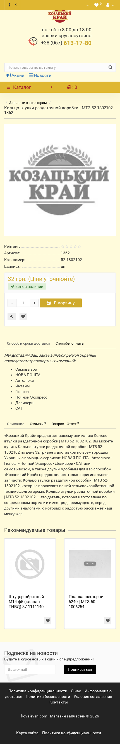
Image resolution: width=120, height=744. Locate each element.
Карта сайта (27, 733)
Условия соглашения (93, 696)
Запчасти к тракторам (28, 103)
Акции (17, 75)
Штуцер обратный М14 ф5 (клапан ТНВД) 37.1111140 (26, 601)
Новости (42, 75)
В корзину (64, 302)
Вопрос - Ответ (65, 423)
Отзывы (38, 423)
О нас (76, 691)
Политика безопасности (48, 696)
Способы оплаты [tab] (70, 343)
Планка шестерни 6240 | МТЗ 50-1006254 (86, 601)
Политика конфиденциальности (37, 691)
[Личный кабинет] (109, 5)
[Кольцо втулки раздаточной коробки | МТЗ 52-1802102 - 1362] (60, 180)
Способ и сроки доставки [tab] (28, 343)
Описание (15, 424)
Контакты (58, 702)
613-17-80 (66, 43)
